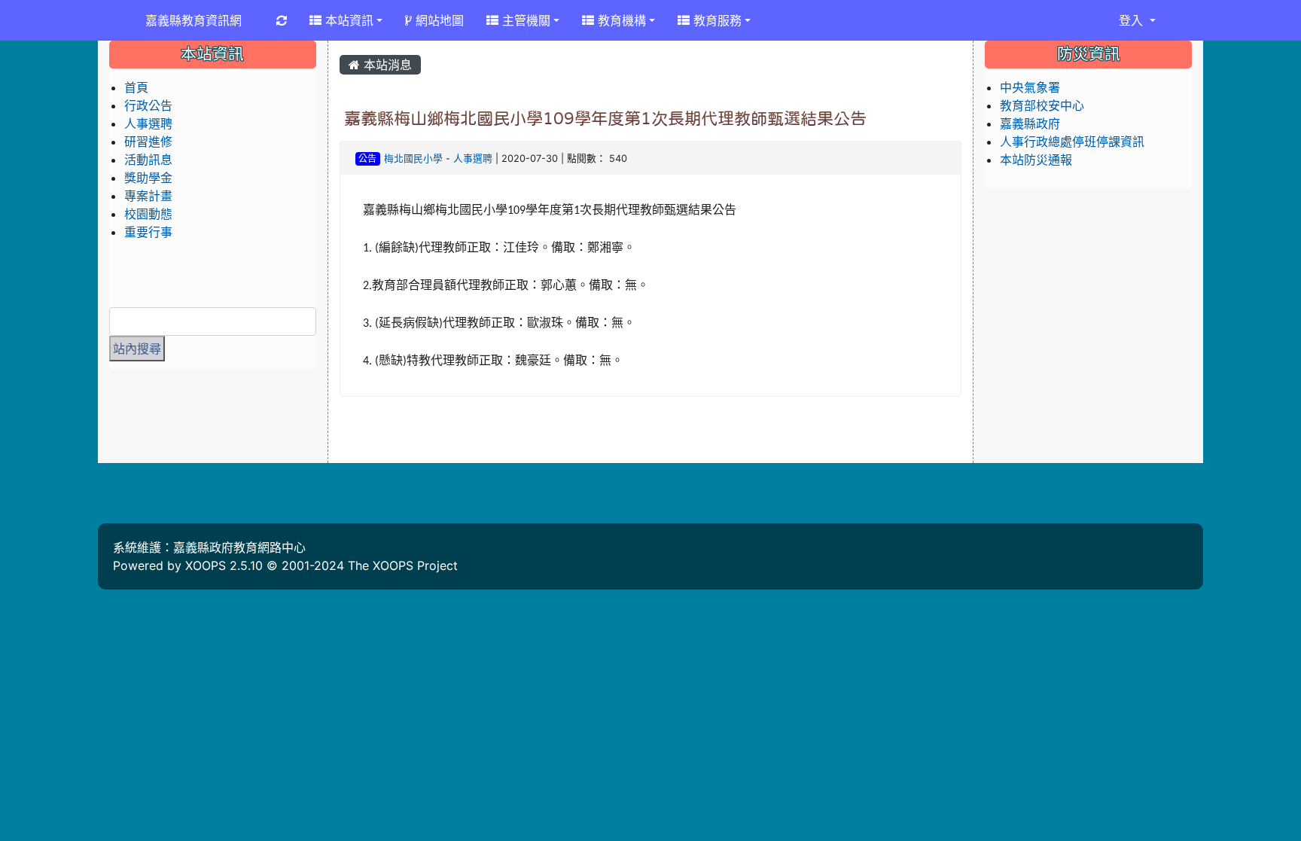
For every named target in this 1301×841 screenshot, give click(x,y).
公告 (367, 158)
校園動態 (148, 213)
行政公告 (148, 105)
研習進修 (148, 141)
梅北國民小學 (413, 158)
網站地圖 (438, 20)
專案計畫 (148, 195)
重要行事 (148, 231)
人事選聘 (472, 158)
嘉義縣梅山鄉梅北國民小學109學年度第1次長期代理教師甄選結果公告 (605, 118)
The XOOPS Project (403, 565)
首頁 (136, 87)
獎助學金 (148, 177)
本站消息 (386, 64)
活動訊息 (148, 159)
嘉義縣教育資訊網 (193, 20)
